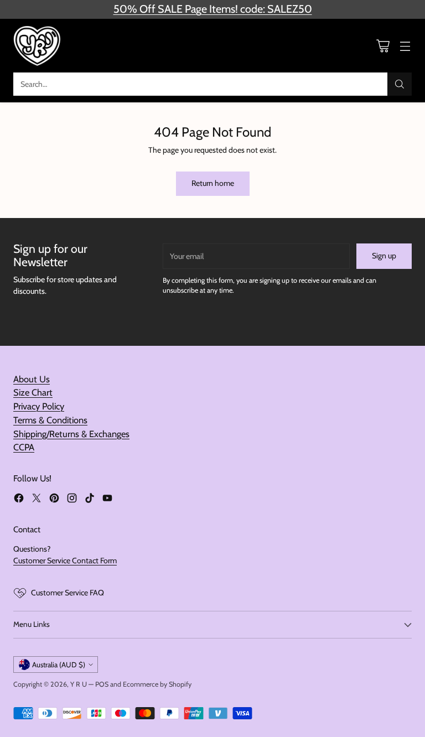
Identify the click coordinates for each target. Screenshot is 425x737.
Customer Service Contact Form (65, 560)
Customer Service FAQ (67, 593)
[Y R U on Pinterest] (54, 499)
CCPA (23, 447)
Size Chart (33, 392)
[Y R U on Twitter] (36, 499)
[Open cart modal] (382, 45)
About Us (31, 379)
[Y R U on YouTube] (107, 499)
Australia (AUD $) (58, 664)
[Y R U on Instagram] (72, 499)
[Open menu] (404, 45)
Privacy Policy (38, 406)
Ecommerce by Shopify (157, 684)
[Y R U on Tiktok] (89, 499)
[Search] (399, 84)
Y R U (78, 684)
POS (101, 684)
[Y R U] (38, 45)
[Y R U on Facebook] (18, 499)
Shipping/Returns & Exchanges (71, 433)
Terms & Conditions (50, 419)
